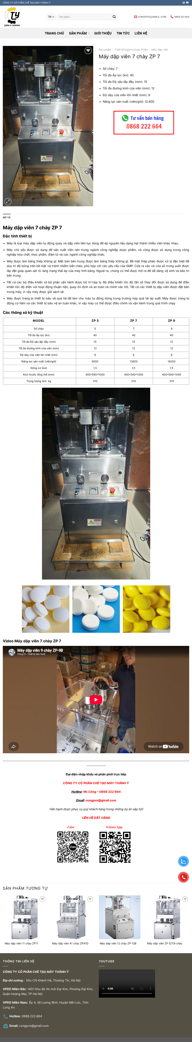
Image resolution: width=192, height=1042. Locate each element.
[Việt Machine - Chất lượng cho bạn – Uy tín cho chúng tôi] (21, 17)
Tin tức (123, 33)
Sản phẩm (78, 33)
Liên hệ (141, 33)
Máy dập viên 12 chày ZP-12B (118, 943)
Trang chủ (54, 33)
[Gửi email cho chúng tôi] (184, 2)
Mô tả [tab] (6, 217)
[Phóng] (7, 201)
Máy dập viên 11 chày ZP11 (21, 943)
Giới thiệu (103, 33)
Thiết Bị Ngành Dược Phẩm (131, 49)
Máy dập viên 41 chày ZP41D (70, 943)
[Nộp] (114, 17)
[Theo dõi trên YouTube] (187, 2)
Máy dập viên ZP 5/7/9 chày (164, 943)
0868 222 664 (110, 792)
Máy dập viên (160, 49)
